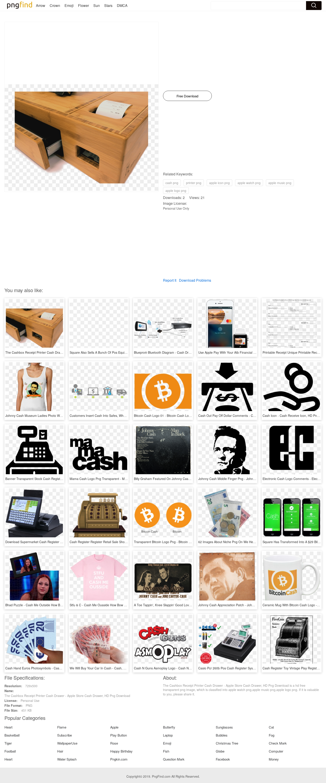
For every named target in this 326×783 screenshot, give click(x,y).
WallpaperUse (67, 743)
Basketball (12, 735)
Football (10, 751)
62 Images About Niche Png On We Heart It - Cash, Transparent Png (246, 542)
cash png (171, 183)
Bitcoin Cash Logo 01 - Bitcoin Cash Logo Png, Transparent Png (179, 415)
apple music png (279, 183)
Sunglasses (224, 727)
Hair (60, 751)
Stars (108, 5)
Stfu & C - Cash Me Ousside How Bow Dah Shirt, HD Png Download (117, 605)
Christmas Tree (227, 743)
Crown (55, 5)
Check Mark (278, 743)
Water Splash (67, 759)
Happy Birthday (121, 751)
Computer (276, 751)
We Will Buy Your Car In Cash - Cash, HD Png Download (109, 668)
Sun (96, 5)
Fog (271, 735)
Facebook (223, 759)
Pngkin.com (119, 759)
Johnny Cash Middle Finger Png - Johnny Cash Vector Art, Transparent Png (251, 478)
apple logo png (175, 190)
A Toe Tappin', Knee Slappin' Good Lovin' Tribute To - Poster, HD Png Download (190, 605)
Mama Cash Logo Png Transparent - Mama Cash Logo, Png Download (119, 478)
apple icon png (219, 183)
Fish (166, 751)
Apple (114, 727)
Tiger (8, 743)
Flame (61, 727)
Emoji (69, 5)
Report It (169, 280)
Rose (114, 743)
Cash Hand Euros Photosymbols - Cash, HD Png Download (46, 668)
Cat (271, 727)
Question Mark (174, 759)
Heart (8, 727)
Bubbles (222, 735)
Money (274, 759)
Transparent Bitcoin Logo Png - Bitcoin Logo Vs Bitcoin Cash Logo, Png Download (191, 542)
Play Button (118, 735)
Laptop (168, 735)
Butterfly (169, 727)
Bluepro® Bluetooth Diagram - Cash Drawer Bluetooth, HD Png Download (185, 352)
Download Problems (195, 280)
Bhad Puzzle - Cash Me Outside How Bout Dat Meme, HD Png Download (56, 605)
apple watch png (249, 183)
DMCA (122, 5)
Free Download (187, 96)
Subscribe (64, 735)
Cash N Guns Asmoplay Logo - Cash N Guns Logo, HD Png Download (183, 668)
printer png (193, 183)
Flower (83, 5)
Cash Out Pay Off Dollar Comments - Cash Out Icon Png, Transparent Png (250, 415)
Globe (220, 751)
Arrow (40, 5)
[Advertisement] (81, 53)
